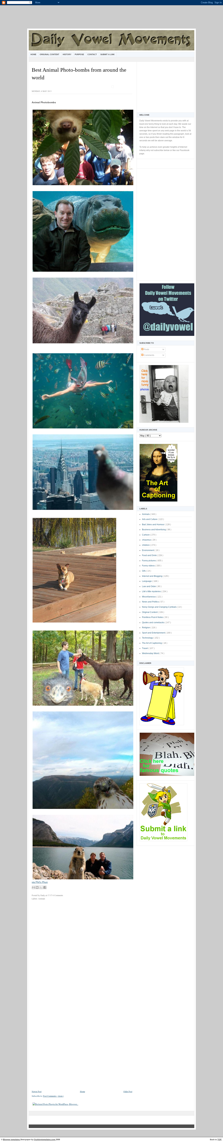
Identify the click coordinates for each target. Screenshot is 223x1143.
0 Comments (58, 895)
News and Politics (150, 602)
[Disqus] (82, 949)
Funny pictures (149, 560)
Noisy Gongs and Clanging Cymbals (159, 607)
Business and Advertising (154, 529)
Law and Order (149, 586)
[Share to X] (41, 887)
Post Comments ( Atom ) (53, 1096)
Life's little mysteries (151, 591)
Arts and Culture (150, 519)
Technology (147, 638)
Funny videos (148, 565)
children (146, 545)
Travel (145, 648)
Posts (146, 349)
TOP (219, 1139)
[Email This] (33, 887)
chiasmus (147, 540)
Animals (146, 514)
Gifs (144, 571)
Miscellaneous (149, 596)
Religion (146, 627)
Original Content (50, 54)
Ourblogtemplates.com (45, 1139)
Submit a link (107, 54)
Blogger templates (11, 1139)
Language (147, 581)
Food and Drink (149, 555)
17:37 (50, 895)
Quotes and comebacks (153, 622)
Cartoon (146, 535)
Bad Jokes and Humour (153, 524)
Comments (148, 355)
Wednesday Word (150, 653)
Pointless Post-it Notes (153, 617)
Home (33, 54)
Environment (148, 550)
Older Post (127, 1091)
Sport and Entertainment (154, 633)
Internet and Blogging (152, 576)
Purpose (79, 54)
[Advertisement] (111, 19)
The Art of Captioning (152, 643)
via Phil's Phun (40, 882)
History (67, 54)
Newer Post (36, 1091)
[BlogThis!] (37, 887)
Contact (92, 54)
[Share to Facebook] (45, 887)
